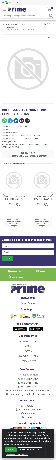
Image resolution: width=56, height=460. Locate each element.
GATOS (28, 351)
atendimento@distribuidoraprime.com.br (30, 394)
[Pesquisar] (51, 15)
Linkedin (29, 417)
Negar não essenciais (29, 449)
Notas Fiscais (17, 277)
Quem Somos (28, 303)
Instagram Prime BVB (30, 409)
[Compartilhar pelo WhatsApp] (4, 120)
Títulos (42, 272)
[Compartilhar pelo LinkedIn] (15, 120)
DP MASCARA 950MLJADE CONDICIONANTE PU (14, 197)
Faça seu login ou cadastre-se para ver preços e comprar (28, 154)
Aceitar (11, 449)
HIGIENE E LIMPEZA (28, 356)
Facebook (29, 413)
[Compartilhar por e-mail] (21, 120)
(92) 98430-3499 (30, 379)
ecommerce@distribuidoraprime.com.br (29, 390)
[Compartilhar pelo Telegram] (10, 120)
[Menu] (4, 9)
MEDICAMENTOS (28, 361)
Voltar (50, 23)
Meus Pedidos (17, 272)
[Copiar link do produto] (27, 120)
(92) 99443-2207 (30, 386)
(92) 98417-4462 (30, 382)
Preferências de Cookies (17, 455)
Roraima (12, 2)
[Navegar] (3, 194)
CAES (28, 346)
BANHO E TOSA (28, 341)
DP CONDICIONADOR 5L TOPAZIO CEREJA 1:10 (42, 197)
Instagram (29, 405)
